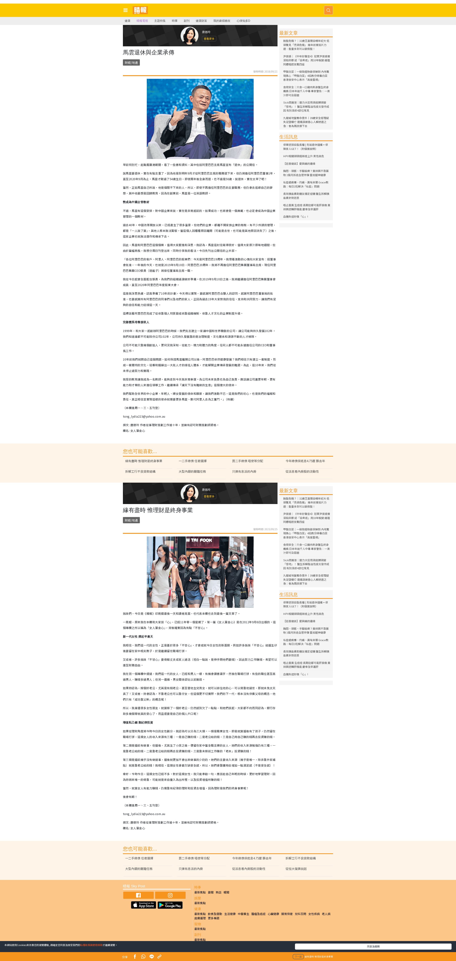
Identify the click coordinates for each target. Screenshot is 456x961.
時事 (175, 20)
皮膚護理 (200, 918)
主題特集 (160, 20)
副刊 (187, 20)
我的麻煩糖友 (221, 20)
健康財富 (201, 20)
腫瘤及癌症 (258, 914)
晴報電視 (142, 20)
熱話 (218, 892)
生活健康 (230, 914)
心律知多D (243, 20)
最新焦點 (200, 892)
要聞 (211, 892)
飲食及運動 (215, 914)
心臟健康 (273, 914)
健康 (127, 20)
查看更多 (209, 38)
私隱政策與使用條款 (91, 945)
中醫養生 (243, 914)
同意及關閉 (373, 946)
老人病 (326, 914)
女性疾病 (314, 914)
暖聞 (226, 892)
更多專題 (213, 918)
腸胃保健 (287, 914)
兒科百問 (300, 914)
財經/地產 (131, 62)
